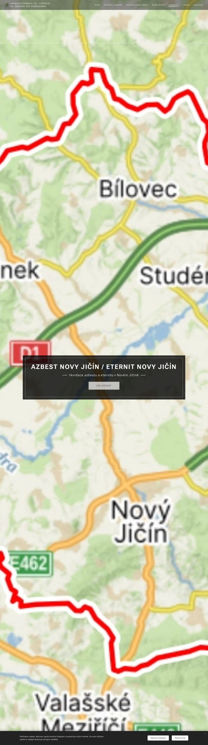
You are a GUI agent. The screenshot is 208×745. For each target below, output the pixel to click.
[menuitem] (98, 5)
